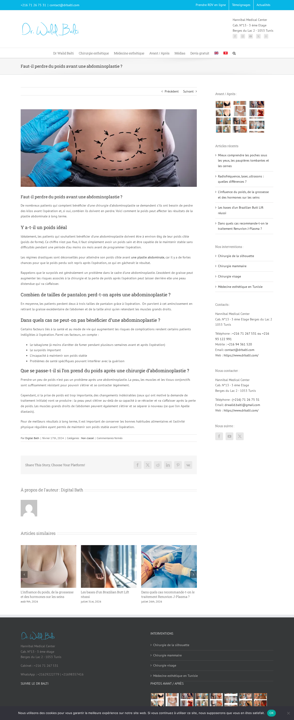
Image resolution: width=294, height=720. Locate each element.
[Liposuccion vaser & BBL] (257, 108)
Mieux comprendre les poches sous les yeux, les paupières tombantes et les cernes (167, 596)
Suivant (188, 91)
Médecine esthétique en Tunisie (240, 287)
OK (271, 713)
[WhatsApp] (266, 36)
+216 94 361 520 (239, 344)
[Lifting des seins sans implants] (223, 125)
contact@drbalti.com (64, 5)
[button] (234, 53)
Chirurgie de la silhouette (236, 256)
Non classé (87, 438)
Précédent (172, 91)
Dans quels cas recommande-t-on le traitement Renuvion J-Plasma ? (107, 594)
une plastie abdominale (147, 257)
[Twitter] (258, 36)
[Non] (288, 713)
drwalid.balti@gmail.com (242, 405)
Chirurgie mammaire (232, 266)
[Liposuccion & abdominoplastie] (240, 125)
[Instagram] (242, 36)
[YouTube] (250, 36)
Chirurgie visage (229, 276)
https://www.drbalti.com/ (241, 355)
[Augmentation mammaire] (223, 108)
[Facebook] (235, 36)
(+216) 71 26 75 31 (246, 400)
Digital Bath (32, 438)
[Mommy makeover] (240, 108)
